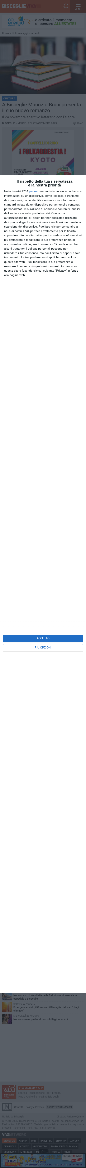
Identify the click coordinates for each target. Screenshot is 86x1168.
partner (34, 191)
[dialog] (43, 584)
